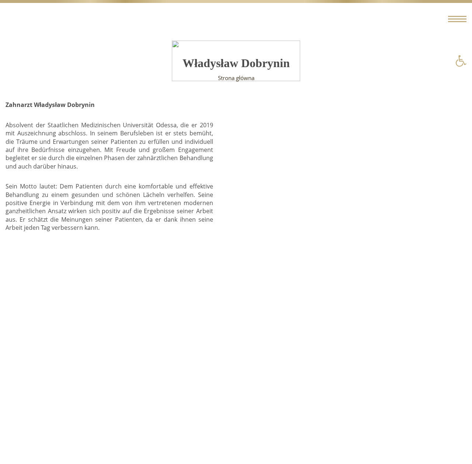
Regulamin (35, 402)
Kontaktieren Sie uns (34, 388)
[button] (461, 61)
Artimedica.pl (121, 441)
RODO (28, 427)
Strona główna (236, 78)
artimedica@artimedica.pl (221, 374)
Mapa (448, 374)
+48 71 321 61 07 (28, 374)
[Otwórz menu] (457, 19)
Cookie (29, 419)
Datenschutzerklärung (51, 410)
